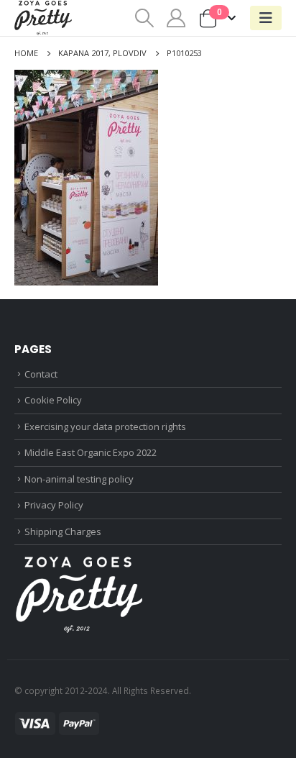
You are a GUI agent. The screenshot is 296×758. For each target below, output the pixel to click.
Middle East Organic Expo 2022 (90, 452)
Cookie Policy (53, 399)
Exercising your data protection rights (105, 426)
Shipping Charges (62, 531)
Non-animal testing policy (79, 478)
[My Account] (176, 18)
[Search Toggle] (144, 18)
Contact (40, 373)
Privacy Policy (53, 504)
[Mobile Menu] (266, 18)
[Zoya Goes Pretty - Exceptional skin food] (43, 18)
